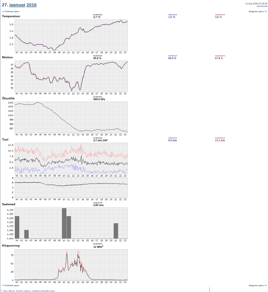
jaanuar (17, 4)
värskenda (261, 6)
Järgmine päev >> (258, 11)
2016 (32, 4)
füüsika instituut (23, 291)
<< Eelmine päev (10, 11)
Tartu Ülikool (9, 291)
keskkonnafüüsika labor (43, 291)
